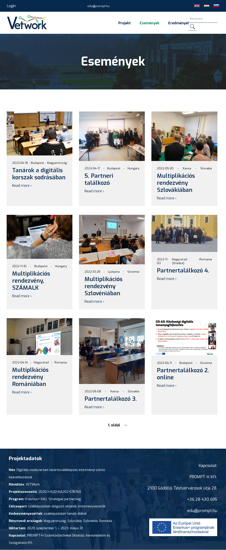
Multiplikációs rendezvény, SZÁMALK (31, 281)
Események (149, 23)
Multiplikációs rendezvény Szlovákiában (176, 183)
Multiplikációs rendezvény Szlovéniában (103, 286)
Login (11, 6)
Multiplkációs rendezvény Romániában (30, 377)
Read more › (22, 185)
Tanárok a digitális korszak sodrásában (39, 173)
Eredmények (179, 23)
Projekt (124, 23)
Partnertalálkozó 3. (111, 399)
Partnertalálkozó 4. (183, 270)
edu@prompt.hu (98, 6)
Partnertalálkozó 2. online (183, 374)
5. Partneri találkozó (99, 179)
